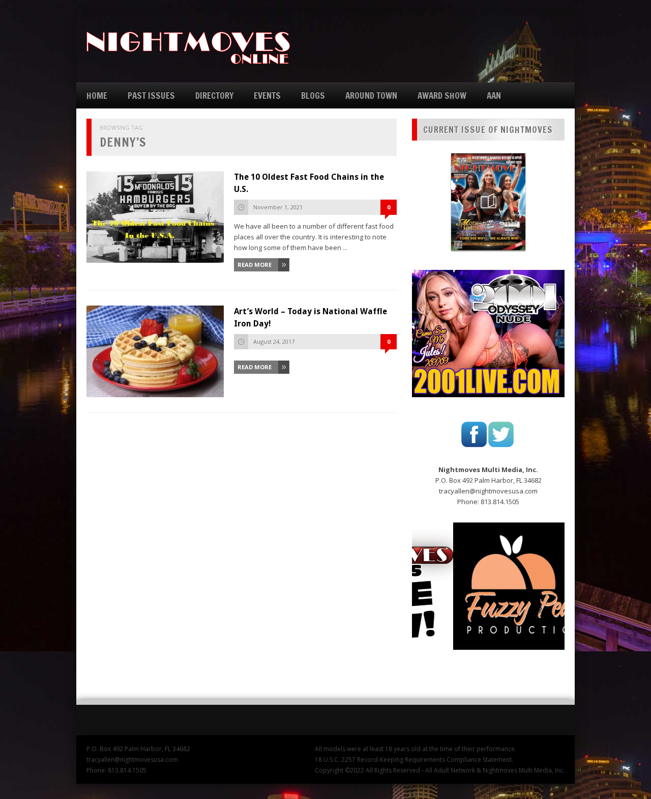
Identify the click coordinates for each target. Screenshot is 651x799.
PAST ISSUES (151, 95)
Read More (255, 264)
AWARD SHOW (442, 95)
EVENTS (267, 95)
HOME (96, 95)
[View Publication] (488, 202)
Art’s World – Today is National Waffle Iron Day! (310, 317)
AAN (494, 95)
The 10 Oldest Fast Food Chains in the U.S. (309, 183)
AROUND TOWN (371, 95)
